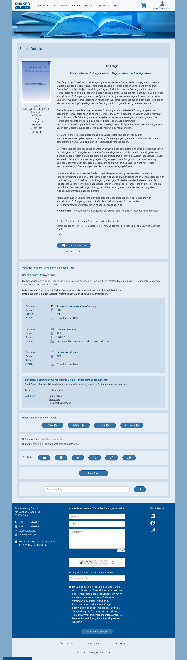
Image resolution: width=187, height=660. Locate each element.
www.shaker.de (27, 534)
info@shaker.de (27, 530)
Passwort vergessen (60, 402)
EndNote (130, 425)
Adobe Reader (51, 280)
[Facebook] (153, 522)
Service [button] (103, 5)
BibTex (76, 425)
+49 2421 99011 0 (29, 522)
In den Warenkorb (76, 245)
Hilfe (117, 5)
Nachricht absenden (97, 631)
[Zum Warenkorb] (143, 5)
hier (105, 618)
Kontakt (89, 5)
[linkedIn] (153, 515)
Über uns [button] (41, 5)
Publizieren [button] (59, 5)
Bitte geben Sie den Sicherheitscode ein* (91, 572)
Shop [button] (76, 5)
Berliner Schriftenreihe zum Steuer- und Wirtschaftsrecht (88, 221)
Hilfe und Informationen (147, 280)
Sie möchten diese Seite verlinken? (44, 439)
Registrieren (55, 395)
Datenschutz (66, 643)
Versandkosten (74, 251)
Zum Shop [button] (93, 473)
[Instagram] (153, 529)
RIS (103, 425)
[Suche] (140, 489)
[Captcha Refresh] (113, 562)
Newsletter (121, 643)
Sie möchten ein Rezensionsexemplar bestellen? (51, 443)
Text (50, 425)
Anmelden (54, 399)
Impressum (93, 643)
